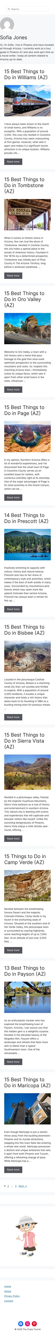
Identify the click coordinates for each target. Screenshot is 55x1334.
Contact (8, 1300)
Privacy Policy (12, 1296)
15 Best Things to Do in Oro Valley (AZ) (24, 299)
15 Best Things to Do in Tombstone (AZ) (24, 185)
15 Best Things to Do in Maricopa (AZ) (27, 1082)
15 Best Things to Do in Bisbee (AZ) (24, 630)
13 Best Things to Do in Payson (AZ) (25, 971)
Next (23, 1186)
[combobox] (27, 9)
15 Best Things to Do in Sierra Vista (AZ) (24, 741)
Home (7, 1286)
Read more (13, 161)
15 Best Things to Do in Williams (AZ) (26, 74)
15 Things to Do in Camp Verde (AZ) (25, 859)
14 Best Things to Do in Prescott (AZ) (26, 518)
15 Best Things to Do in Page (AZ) (24, 410)
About (7, 1291)
